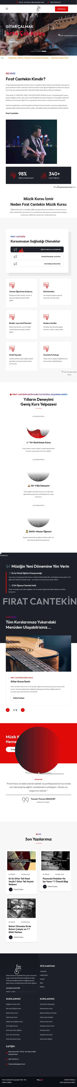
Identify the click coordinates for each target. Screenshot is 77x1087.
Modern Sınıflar (50, 323)
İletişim (42, 987)
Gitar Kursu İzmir (20, 681)
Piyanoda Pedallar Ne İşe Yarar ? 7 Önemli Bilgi (55, 880)
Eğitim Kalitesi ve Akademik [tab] (51, 249)
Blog (41, 983)
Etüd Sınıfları (49, 291)
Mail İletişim (61, 9)
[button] (33, 51)
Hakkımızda (44, 975)
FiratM (13, 874)
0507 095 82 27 (55, 2)
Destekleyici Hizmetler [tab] (52, 264)
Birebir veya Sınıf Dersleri (20, 323)
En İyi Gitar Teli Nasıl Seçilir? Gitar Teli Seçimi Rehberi (21, 881)
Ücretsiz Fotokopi (51, 355)
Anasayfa (43, 971)
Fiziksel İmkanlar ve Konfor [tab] (51, 256)
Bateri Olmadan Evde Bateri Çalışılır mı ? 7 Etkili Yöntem (20, 929)
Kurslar (42, 979)
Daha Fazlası (18, 889)
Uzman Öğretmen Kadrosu (20, 291)
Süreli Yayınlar (15, 355)
